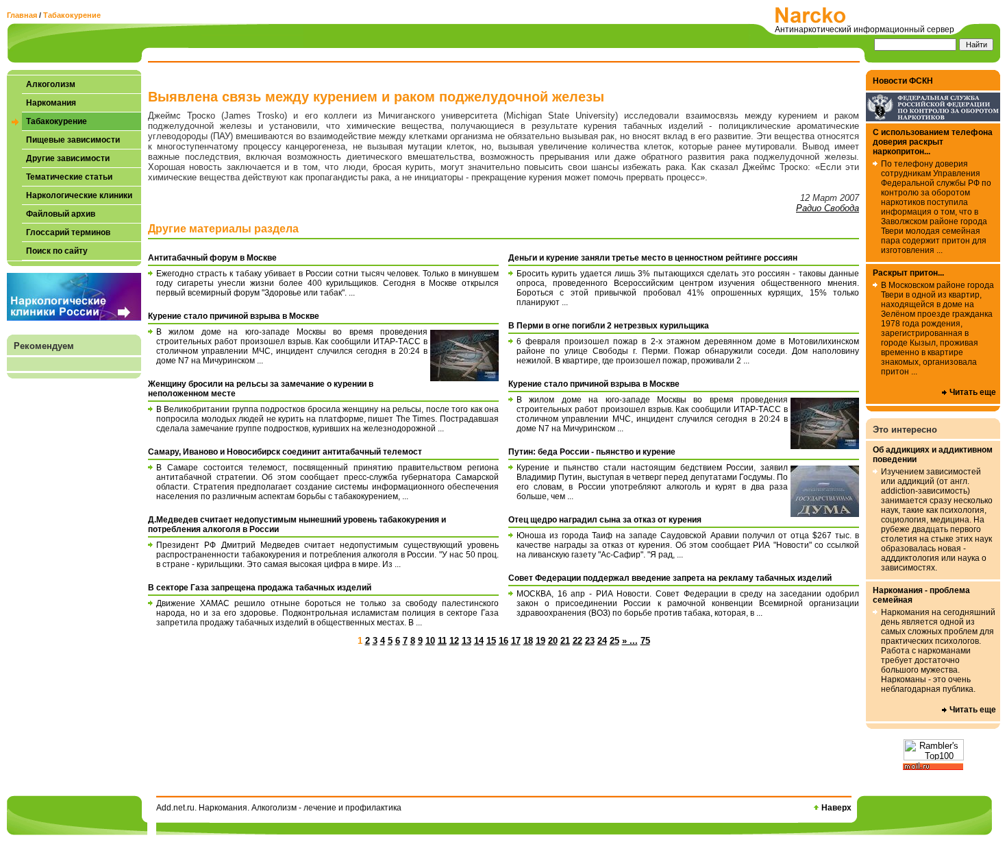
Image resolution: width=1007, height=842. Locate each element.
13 (466, 641)
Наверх (836, 808)
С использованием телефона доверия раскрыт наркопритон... (933, 142)
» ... (630, 641)
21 (565, 641)
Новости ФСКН (903, 81)
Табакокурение (72, 15)
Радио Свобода (827, 208)
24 (602, 641)
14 (479, 641)
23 (590, 641)
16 (503, 641)
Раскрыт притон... (908, 273)
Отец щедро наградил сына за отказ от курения (604, 520)
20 (553, 641)
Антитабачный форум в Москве (212, 258)
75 (645, 641)
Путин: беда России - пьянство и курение (591, 452)
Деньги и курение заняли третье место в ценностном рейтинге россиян (652, 258)
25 (614, 641)
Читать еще (972, 392)
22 (577, 641)
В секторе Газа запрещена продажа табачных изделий (259, 587)
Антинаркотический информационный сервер (864, 29)
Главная (22, 15)
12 (454, 641)
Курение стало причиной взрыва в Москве (233, 316)
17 (516, 641)
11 (442, 641)
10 (430, 641)
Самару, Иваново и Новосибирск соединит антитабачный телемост (285, 452)
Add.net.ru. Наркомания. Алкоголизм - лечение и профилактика (278, 808)
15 (491, 641)
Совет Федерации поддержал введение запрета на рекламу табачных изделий (670, 578)
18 (528, 641)
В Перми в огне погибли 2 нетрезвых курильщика (608, 325)
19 (540, 641)
